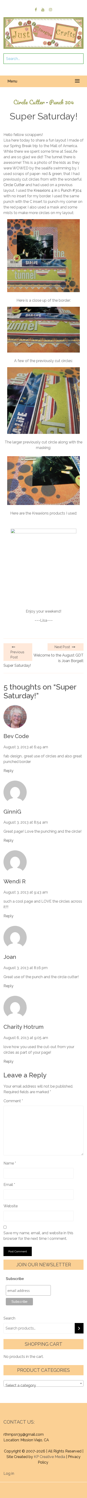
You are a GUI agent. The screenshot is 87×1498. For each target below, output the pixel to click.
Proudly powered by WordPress (35, 1485)
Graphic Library (55, 1490)
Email (9, 1184)
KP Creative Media (49, 1457)
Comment (13, 1101)
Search (9, 1318)
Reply (8, 771)
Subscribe (15, 1279)
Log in (8, 1473)
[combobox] (43, 1383)
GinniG (12, 811)
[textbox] (43, 1385)
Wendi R (14, 881)
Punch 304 (61, 102)
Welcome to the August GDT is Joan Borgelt (58, 658)
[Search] (79, 1328)
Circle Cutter (30, 102)
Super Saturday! (17, 665)
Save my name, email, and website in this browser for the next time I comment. (38, 1236)
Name (9, 1163)
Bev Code (16, 736)
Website (10, 1206)
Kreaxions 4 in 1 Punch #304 (58, 190)
